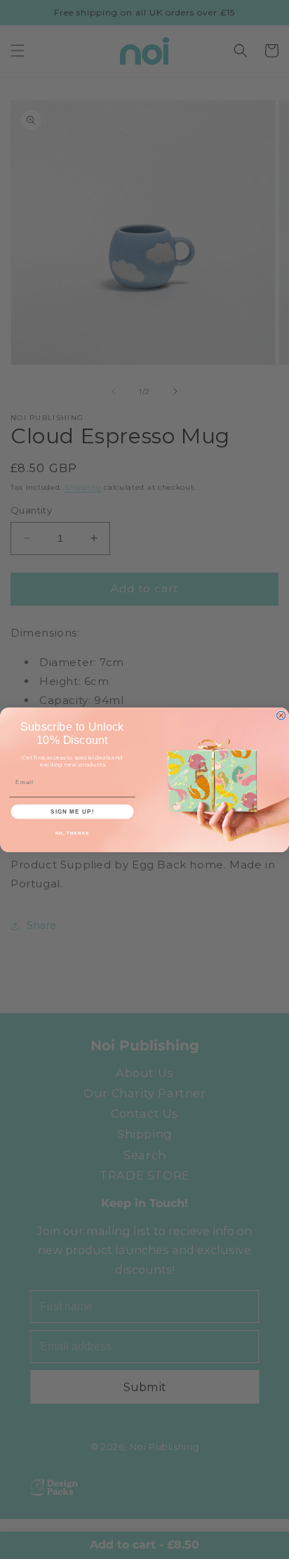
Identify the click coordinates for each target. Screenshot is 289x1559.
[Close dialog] (280, 715)
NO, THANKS (72, 832)
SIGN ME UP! (72, 811)
